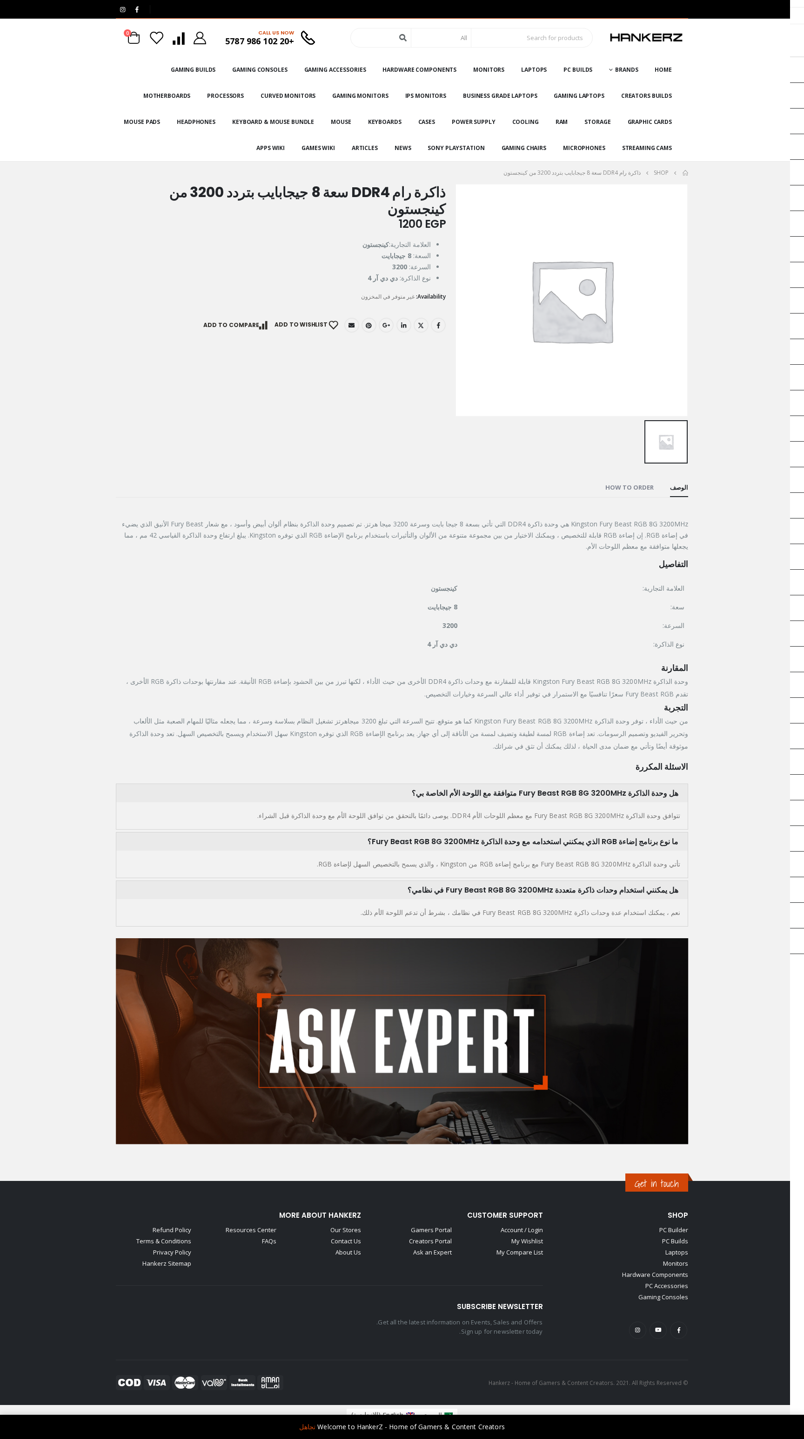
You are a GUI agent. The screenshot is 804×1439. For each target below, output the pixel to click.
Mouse (341, 122)
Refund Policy (172, 1230)
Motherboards (167, 96)
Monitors (488, 70)
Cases (426, 122)
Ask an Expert (432, 1252)
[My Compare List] (178, 38)
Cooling (525, 122)
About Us (348, 1252)
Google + (386, 325)
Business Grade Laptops (500, 96)
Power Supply (474, 122)
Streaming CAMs (647, 148)
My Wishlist (527, 1241)
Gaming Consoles (259, 70)
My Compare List (519, 1252)
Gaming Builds (193, 70)
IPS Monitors (426, 96)
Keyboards (385, 122)
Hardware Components (419, 70)
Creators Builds (646, 96)
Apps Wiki (270, 148)
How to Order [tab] (629, 487)
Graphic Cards (650, 122)
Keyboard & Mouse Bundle (273, 122)
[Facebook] (137, 9)
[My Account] (200, 38)
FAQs (269, 1241)
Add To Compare (231, 325)
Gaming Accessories (335, 70)
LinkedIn (403, 325)
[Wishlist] (156, 38)
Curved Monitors (288, 96)
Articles (365, 148)
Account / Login (522, 1230)
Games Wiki (318, 148)
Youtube (658, 1330)
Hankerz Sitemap (166, 1263)
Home (663, 70)
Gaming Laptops (579, 96)
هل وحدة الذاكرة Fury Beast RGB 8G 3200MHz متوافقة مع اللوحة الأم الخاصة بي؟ (545, 793)
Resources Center (251, 1230)
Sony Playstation (456, 148)
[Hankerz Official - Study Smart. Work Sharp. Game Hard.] (646, 38)
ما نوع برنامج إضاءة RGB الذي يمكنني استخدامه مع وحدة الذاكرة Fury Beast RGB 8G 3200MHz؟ (523, 841)
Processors (225, 96)
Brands (626, 70)
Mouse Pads (142, 122)
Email (351, 325)
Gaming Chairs (524, 148)
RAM (562, 122)
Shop (678, 1215)
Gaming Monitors (360, 96)
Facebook (438, 325)
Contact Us (346, 1241)
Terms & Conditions (163, 1241)
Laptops (534, 70)
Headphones (196, 122)
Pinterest (369, 325)
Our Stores (345, 1230)
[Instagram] (122, 9)
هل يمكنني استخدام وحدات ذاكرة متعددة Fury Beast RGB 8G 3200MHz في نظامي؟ (543, 890)
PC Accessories (666, 1286)
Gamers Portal (431, 1230)
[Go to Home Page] (685, 172)
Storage (597, 122)
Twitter (421, 325)
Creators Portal (430, 1241)
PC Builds (577, 70)
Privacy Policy (172, 1252)
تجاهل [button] (307, 1426)
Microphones (584, 148)
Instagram (637, 1330)
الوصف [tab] (679, 487)
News (403, 148)
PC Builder (673, 1230)
